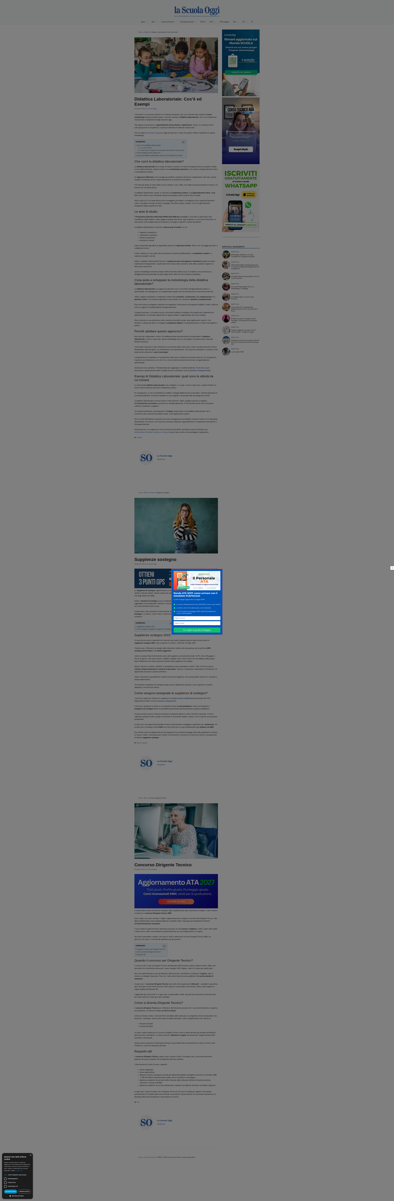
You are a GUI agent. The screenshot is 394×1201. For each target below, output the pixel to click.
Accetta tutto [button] (10, 1191)
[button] (17, 1196)
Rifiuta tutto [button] (24, 1191)
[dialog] (17, 1176)
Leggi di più (18, 1170)
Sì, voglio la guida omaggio (197, 630)
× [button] (30, 1155)
